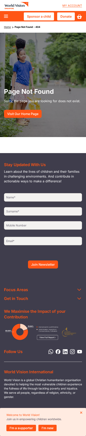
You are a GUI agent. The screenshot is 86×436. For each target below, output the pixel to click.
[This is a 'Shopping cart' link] (79, 16)
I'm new (47, 428)
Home (7, 26)
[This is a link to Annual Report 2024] (69, 332)
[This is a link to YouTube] (78, 351)
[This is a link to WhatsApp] (49, 351)
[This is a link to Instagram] (71, 351)
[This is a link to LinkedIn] (64, 351)
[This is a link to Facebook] (56, 351)
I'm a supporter (21, 428)
